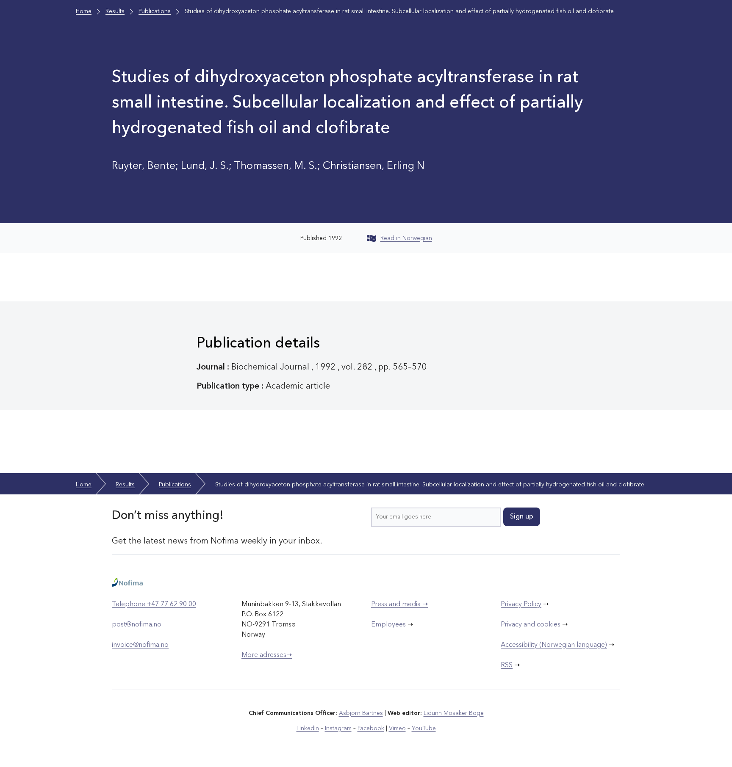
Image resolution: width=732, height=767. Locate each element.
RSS (507, 665)
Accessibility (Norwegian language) (554, 645)
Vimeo (397, 728)
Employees (388, 624)
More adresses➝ (266, 655)
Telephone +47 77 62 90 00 (154, 604)
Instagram (338, 728)
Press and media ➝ (399, 604)
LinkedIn (308, 728)
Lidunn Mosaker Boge (454, 713)
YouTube (424, 728)
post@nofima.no (136, 624)
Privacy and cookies (531, 624)
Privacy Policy (521, 604)
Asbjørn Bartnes (361, 713)
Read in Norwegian (406, 238)
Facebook (371, 728)
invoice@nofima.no (140, 645)
